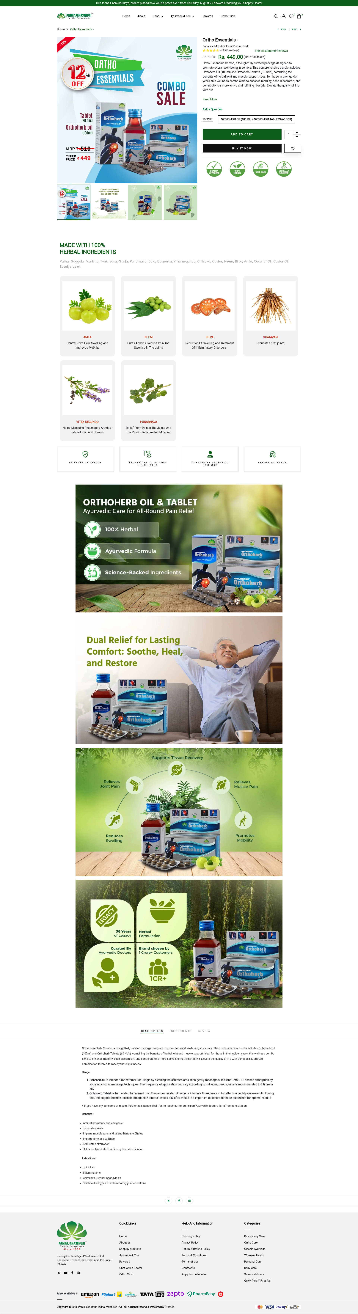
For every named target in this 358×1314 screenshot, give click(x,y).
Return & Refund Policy (196, 1249)
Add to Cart (242, 134)
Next (295, 29)
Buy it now (242, 148)
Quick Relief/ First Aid (257, 1280)
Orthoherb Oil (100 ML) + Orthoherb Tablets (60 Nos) (256, 119)
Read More (210, 99)
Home (61, 29)
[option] (127, 110)
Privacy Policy (190, 1242)
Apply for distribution (194, 1274)
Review (204, 1031)
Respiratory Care (254, 1236)
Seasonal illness (254, 1274)
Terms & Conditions (194, 1255)
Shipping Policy (191, 1236)
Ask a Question (212, 109)
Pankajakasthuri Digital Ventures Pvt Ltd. (102, 1307)
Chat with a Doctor (130, 1268)
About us (125, 1242)
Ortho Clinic (126, 1274)
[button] (226, 51)
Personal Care (253, 1261)
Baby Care (250, 1268)
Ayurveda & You (129, 1255)
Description (152, 1031)
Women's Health (254, 1255)
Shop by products (130, 1249)
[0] (291, 16)
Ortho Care (251, 1242)
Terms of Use (190, 1261)
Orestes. (170, 1307)
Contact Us (189, 1268)
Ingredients (181, 1031)
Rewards (124, 1261)
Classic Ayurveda (254, 1249)
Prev (284, 29)
